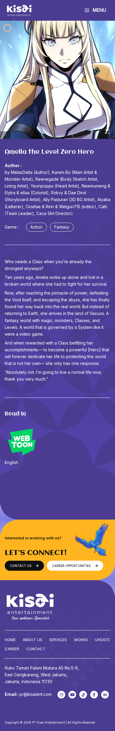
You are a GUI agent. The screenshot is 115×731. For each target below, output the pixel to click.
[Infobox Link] (57, 444)
